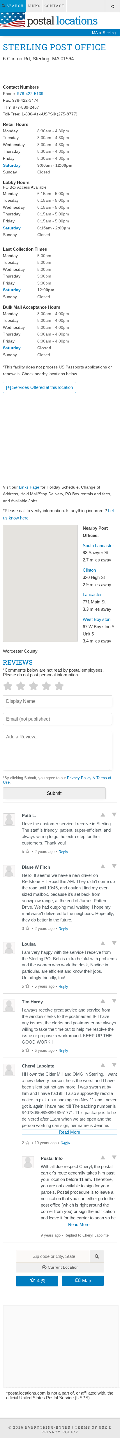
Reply (63, 852)
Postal (61, 20)
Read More (69, 1132)
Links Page (29, 487)
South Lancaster (98, 545)
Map (86, 1280)
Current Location (63, 1267)
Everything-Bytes (47, 1427)
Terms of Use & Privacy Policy (76, 1429)
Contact (55, 5)
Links (34, 5)
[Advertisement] (60, 73)
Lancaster (92, 594)
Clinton (89, 570)
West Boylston (96, 619)
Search (14, 5)
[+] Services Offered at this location (39, 387)
